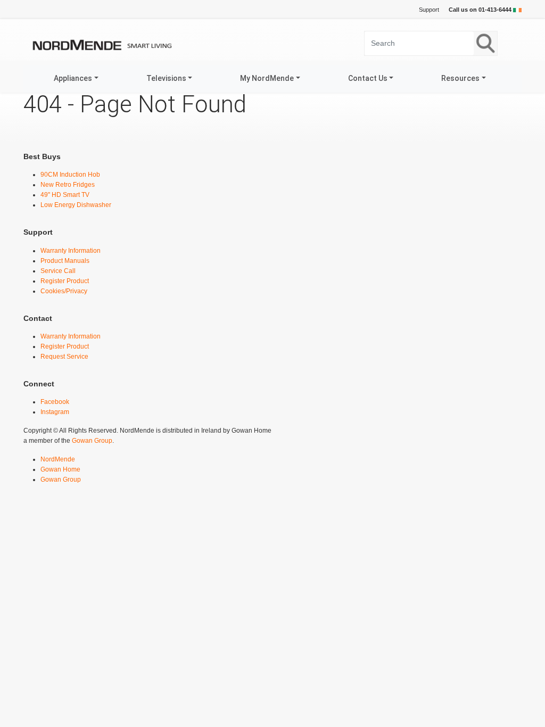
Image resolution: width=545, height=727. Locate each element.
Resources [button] (460, 78)
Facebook (54, 402)
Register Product (64, 281)
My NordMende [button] (267, 78)
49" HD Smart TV (64, 195)
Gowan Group (92, 440)
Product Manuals (64, 261)
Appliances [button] (73, 78)
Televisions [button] (166, 78)
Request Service (64, 356)
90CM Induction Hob (70, 174)
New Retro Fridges (67, 184)
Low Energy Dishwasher (75, 205)
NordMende (57, 459)
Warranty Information (70, 250)
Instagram (54, 412)
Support (429, 9)
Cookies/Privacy (63, 291)
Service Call (58, 271)
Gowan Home (60, 469)
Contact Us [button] (367, 78)
